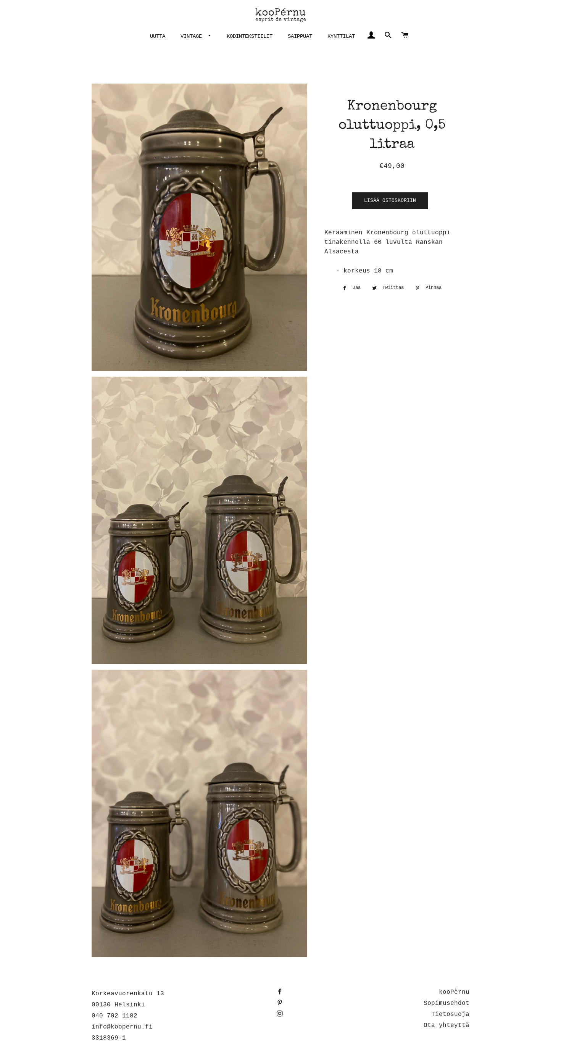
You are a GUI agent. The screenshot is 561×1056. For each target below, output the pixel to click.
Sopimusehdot (446, 1003)
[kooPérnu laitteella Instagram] (280, 1014)
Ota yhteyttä (446, 1025)
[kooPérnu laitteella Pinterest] (280, 1003)
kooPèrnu (454, 992)
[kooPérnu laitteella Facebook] (280, 992)
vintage (193, 36)
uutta (157, 36)
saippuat (300, 36)
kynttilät (341, 36)
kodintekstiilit (249, 36)
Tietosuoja (450, 1014)
